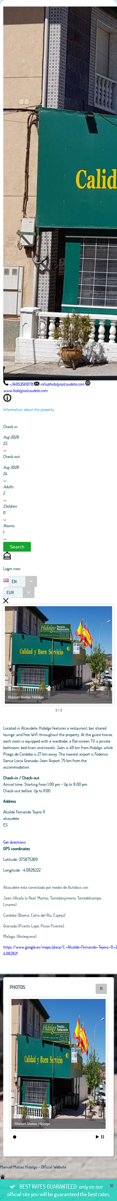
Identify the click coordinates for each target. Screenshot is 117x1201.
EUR (10, 592)
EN (14, 581)
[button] (17, 547)
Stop (102, 1137)
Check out (11, 456)
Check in (10, 426)
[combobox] (22, 581)
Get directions (14, 842)
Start (97, 1137)
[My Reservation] (7, 558)
